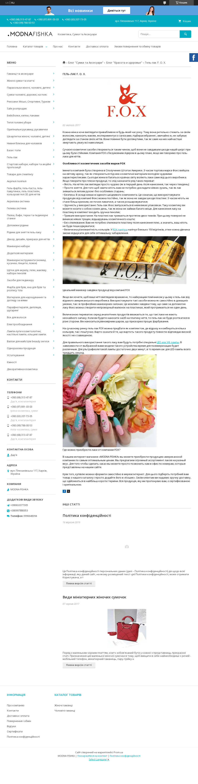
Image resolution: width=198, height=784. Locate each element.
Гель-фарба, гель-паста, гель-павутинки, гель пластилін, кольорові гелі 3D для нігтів (25, 191)
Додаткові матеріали (20, 253)
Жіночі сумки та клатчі (20, 80)
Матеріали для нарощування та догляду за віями (26, 298)
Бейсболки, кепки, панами (23, 115)
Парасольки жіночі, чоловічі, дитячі (28, 87)
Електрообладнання (19, 324)
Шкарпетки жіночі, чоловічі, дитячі (28, 136)
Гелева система (16, 208)
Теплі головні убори (19, 122)
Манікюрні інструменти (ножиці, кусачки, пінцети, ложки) (26, 261)
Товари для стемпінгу (20, 174)
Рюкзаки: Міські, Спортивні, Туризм (28, 101)
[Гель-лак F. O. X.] (127, 101)
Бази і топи (14, 150)
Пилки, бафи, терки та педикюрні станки (27, 216)
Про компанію (15, 705)
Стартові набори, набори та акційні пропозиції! (29, 165)
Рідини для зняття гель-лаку (24, 232)
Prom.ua (118, 752)
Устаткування (15, 355)
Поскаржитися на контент (92, 756)
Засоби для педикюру (20, 280)
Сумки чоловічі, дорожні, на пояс (27, 94)
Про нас (58, 46)
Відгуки (11, 726)
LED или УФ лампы (168, 342)
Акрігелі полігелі (16, 181)
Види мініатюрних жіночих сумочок (94, 597)
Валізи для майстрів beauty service (28, 341)
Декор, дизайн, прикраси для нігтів (28, 239)
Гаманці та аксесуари (20, 73)
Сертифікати (15, 731)
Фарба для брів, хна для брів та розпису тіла (26, 288)
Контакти (74, 46)
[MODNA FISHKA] (30, 36)
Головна (12, 46)
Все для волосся (16, 317)
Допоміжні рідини (17, 225)
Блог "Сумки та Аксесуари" (85, 62)
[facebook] (64, 492)
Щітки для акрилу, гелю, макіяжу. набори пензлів (27, 271)
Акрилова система (18, 201)
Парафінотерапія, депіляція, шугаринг (24, 308)
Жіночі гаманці (64, 705)
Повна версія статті (79, 583)
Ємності (12, 362)
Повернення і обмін (19, 721)
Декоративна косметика (22, 369)
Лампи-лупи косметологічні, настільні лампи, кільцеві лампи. (27, 332)
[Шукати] (185, 34)
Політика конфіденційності (87, 515)
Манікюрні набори (18, 246)
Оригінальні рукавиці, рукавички (27, 129)
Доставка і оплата (97, 46)
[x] (68, 492)
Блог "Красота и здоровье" (124, 62)
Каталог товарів (33, 46)
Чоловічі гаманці (65, 710)
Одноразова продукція (21, 348)
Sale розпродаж (17, 108)
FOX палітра (120, 229)
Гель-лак (12, 157)
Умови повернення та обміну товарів (137, 46)
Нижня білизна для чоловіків (24, 143)
